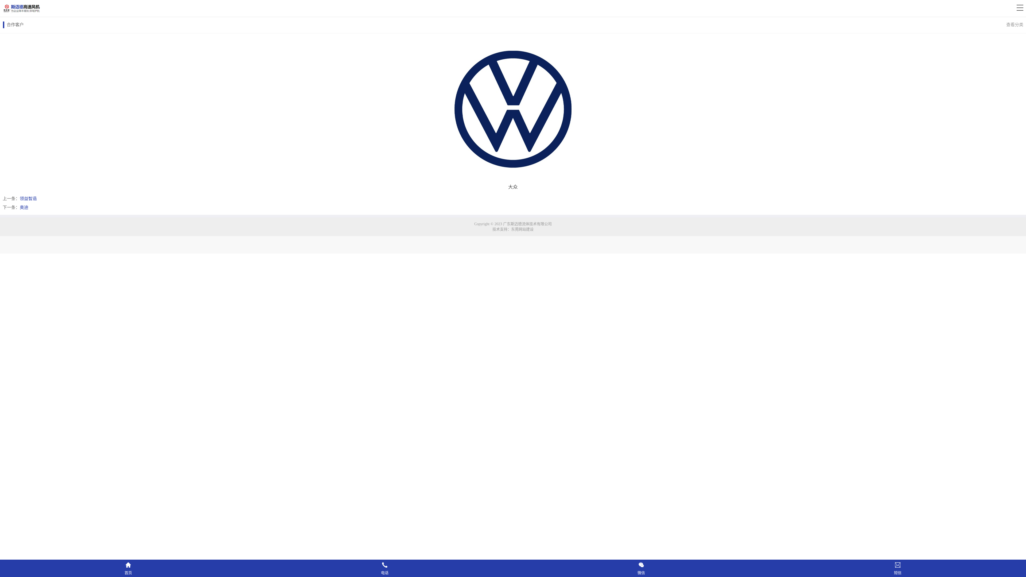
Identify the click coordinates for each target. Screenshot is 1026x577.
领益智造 (28, 198)
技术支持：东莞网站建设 (513, 229)
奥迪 (24, 207)
